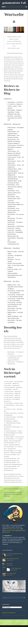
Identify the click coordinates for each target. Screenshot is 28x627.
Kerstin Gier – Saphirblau (14, 230)
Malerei (14, 530)
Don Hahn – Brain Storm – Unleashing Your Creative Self (15, 118)
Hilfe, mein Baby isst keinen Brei (13, 558)
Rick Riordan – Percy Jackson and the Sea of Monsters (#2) (14, 192)
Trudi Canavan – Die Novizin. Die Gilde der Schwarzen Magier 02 (16, 147)
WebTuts (25, 621)
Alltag (8, 528)
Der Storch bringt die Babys (16, 568)
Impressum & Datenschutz (8, 612)
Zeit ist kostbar (9, 563)
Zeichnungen (8, 530)
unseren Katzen (16, 528)
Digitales (23, 530)
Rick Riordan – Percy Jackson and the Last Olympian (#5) (13, 210)
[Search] (23, 597)
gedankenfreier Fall (14, 2)
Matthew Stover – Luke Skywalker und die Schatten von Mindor (15, 286)
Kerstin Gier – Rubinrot (14, 228)
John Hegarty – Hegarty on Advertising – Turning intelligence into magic (15, 112)
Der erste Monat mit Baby (11, 573)
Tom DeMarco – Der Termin (15, 102)
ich (10, 525)
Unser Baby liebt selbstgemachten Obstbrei (14, 553)
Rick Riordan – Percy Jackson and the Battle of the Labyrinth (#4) (15, 204)
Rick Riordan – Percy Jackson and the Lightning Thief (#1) (15, 186)
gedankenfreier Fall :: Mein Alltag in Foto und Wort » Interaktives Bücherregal (13, 494)
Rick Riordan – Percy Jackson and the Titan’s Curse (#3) (14, 198)
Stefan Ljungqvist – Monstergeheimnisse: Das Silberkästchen (15, 275)
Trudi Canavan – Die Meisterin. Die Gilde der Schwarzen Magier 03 (14, 153)
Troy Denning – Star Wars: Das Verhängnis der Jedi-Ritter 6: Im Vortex (15, 304)
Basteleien (7, 532)
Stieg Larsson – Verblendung (16, 226)
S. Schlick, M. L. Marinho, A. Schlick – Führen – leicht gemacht (15, 106)
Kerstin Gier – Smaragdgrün (15, 232)
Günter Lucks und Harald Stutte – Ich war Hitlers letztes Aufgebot (16, 265)
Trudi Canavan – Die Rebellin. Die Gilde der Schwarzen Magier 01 (14, 141)
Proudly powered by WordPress (7, 621)
